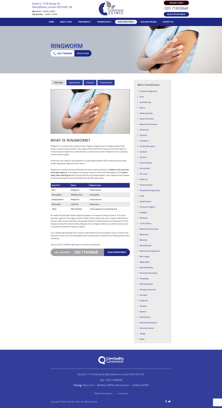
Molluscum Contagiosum (150, 251)
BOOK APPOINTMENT (176, 14)
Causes (90, 82)
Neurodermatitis (146, 267)
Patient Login (176, 3)
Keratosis (143, 218)
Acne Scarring (145, 102)
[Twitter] (169, 401)
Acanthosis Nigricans (148, 91)
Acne (142, 97)
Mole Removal (145, 245)
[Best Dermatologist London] (111, 8)
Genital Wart (145, 168)
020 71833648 (176, 8)
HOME (51, 22)
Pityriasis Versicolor (148, 289)
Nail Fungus (144, 256)
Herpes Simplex (146, 185)
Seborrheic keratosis (148, 323)
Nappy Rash (144, 262)
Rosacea (143, 306)
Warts (142, 339)
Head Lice (144, 179)
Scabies (143, 311)
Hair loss (143, 174)
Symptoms (74, 82)
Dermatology (103, 22)
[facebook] (166, 401)
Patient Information (103, 393)
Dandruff (143, 152)
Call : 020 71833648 (111, 380)
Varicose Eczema (147, 328)
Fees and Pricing (148, 22)
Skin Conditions (125, 22)
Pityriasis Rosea (146, 284)
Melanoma (144, 234)
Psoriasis (143, 295)
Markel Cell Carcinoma (149, 229)
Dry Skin (143, 157)
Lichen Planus (145, 223)
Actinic (142, 108)
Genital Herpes (146, 163)
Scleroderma (145, 317)
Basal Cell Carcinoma (148, 124)
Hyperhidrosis (145, 201)
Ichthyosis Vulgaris (147, 207)
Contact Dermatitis (147, 146)
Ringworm (144, 300)
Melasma (143, 240)
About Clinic (66, 22)
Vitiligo (142, 334)
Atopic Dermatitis (147, 119)
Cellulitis (143, 135)
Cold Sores (144, 141)
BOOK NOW (83, 53)
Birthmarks (144, 130)
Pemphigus (144, 278)
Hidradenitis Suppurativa (150, 190)
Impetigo (143, 212)
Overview (58, 82)
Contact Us (168, 22)
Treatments (84, 22)
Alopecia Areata (146, 113)
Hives (142, 196)
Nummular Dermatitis (148, 273)
